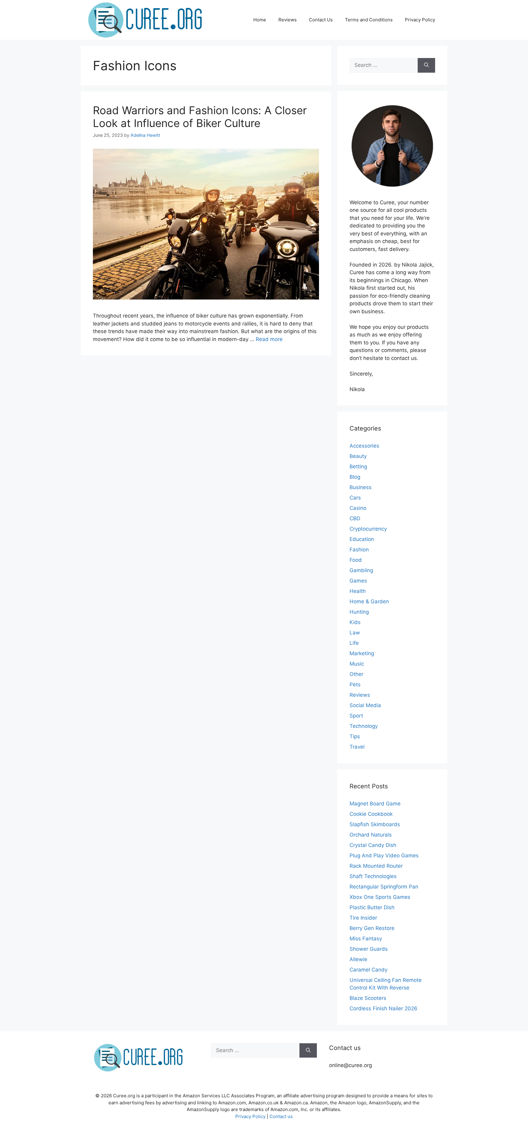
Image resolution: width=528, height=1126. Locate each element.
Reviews (287, 20)
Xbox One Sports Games (380, 897)
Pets (355, 684)
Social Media (365, 705)
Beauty (358, 456)
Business (361, 487)
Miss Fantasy (366, 938)
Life (354, 643)
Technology (364, 726)
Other (356, 674)
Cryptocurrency (368, 529)
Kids (355, 622)
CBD (355, 518)
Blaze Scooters (368, 998)
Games (358, 581)
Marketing (362, 653)
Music (357, 664)
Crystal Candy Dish (373, 845)
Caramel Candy (368, 970)
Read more (269, 339)
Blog (355, 477)
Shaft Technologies (373, 876)
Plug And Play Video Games (384, 855)
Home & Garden (369, 601)
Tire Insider (363, 918)
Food (356, 560)
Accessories (364, 446)
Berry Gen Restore (372, 928)
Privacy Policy (420, 20)
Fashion (359, 550)
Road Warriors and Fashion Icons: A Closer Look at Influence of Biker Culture (200, 116)
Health (358, 591)
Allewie (358, 959)
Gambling (361, 570)
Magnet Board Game (375, 804)
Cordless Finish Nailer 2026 (383, 1008)
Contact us (281, 1116)
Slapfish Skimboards (375, 824)
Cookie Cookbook (371, 814)
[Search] (426, 65)
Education (362, 539)
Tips (355, 736)
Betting (358, 466)
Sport (356, 716)
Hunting (359, 612)
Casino (358, 508)
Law (355, 633)
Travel (357, 747)
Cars (355, 498)
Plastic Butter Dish (372, 907)
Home (259, 20)
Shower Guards (369, 949)
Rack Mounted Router (376, 866)
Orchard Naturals (371, 835)
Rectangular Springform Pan (384, 887)
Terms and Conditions (369, 20)
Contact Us (321, 20)
